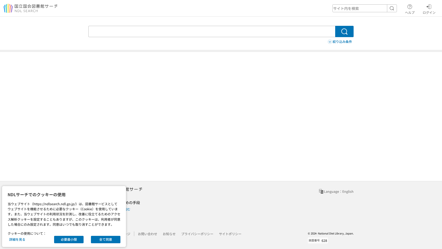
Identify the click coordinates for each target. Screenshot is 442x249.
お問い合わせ (147, 233)
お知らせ (169, 233)
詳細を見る (17, 239)
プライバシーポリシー (197, 233)
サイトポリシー (230, 233)
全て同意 (105, 239)
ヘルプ (410, 12)
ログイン (429, 12)
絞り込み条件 (342, 41)
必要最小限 (69, 239)
